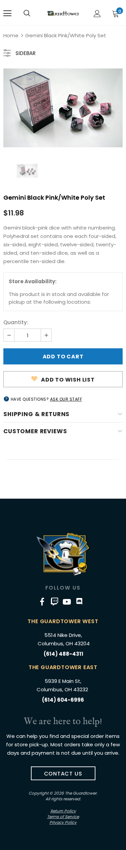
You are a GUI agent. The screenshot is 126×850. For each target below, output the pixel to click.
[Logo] (63, 13)
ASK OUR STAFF (66, 399)
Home (10, 35)
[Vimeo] (54, 601)
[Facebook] (42, 601)
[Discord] (79, 601)
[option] (63, 107)
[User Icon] (97, 13)
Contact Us (63, 774)
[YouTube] (67, 601)
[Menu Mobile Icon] (7, 13)
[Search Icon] (27, 13)
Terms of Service (63, 816)
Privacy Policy (63, 822)
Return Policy (63, 811)
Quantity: (15, 322)
